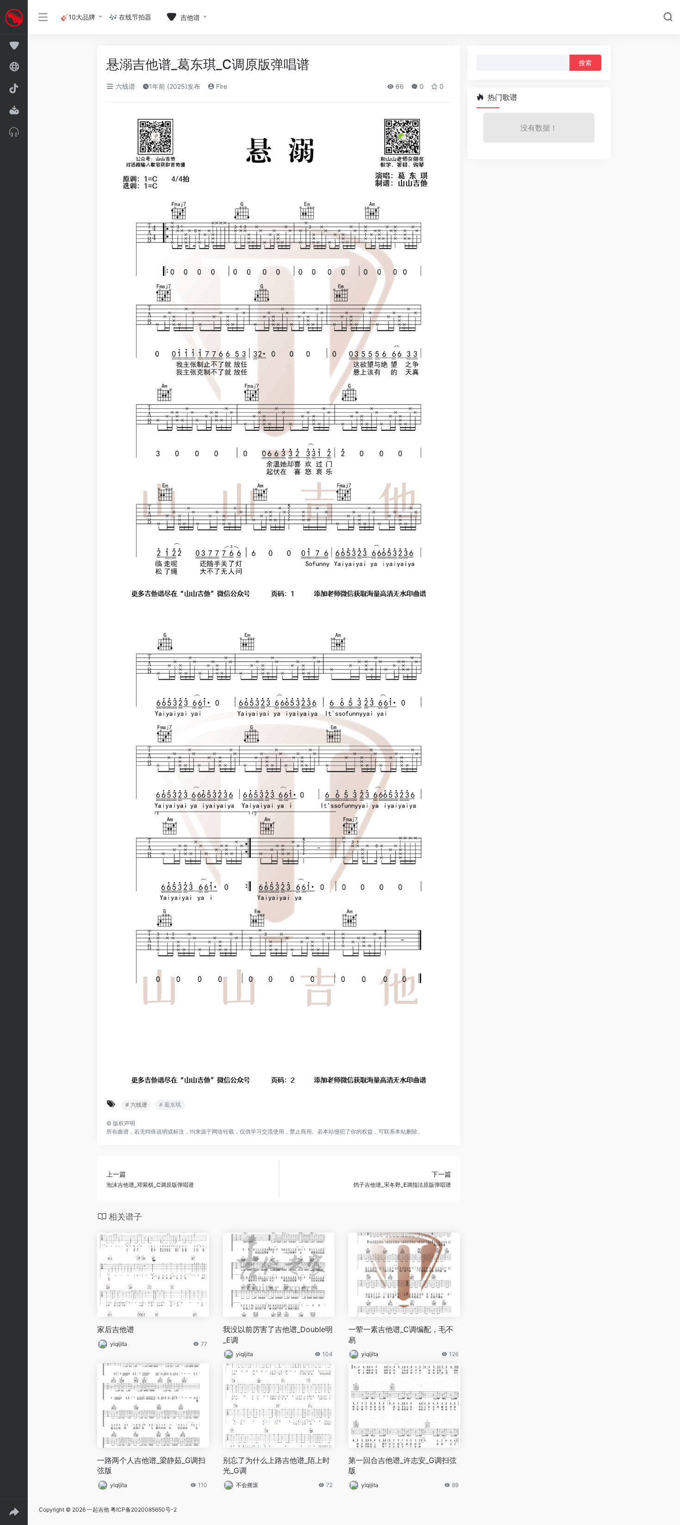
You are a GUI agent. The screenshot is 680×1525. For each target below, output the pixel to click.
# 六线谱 (136, 1104)
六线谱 (124, 86)
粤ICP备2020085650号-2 (144, 1509)
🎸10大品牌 (78, 17)
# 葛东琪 (170, 1104)
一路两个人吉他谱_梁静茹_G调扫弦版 (151, 1465)
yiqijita (118, 1343)
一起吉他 (98, 1509)
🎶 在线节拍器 (130, 17)
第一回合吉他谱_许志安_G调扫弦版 (402, 1465)
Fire (220, 86)
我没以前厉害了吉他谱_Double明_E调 (278, 1335)
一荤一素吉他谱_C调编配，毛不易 (400, 1335)
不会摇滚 (247, 1485)
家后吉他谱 (115, 1329)
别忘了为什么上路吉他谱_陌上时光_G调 (276, 1465)
